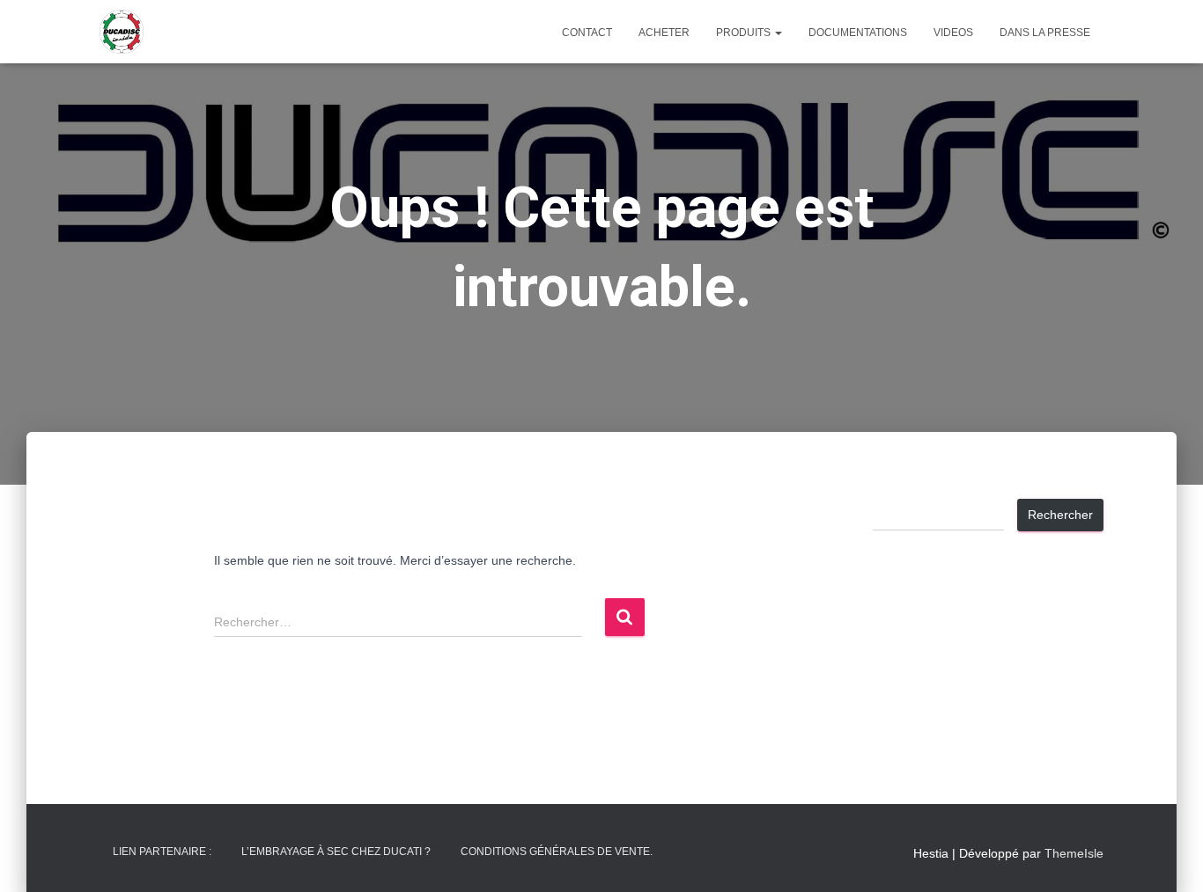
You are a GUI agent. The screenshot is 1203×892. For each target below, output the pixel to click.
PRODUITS (744, 32)
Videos (953, 32)
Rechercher (1060, 515)
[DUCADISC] (121, 32)
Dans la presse (1045, 32)
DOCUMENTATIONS (857, 32)
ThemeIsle (1073, 853)
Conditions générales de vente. (557, 851)
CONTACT (587, 32)
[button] (777, 32)
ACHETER (664, 32)
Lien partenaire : (162, 851)
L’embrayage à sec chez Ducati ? (336, 851)
